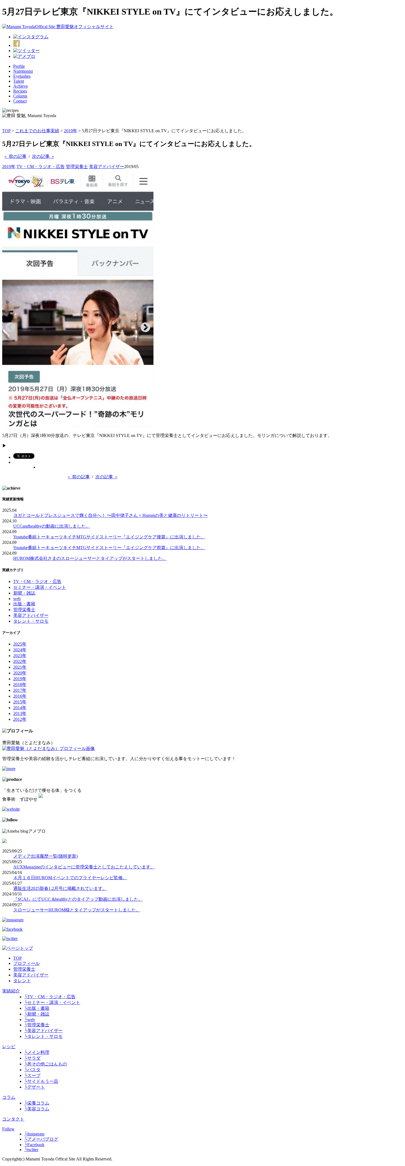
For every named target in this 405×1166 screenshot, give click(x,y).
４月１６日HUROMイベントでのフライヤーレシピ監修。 (70, 877)
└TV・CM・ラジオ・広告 (49, 996)
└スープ (32, 1075)
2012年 (19, 719)
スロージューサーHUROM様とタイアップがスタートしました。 (76, 910)
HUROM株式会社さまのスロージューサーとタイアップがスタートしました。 (90, 558)
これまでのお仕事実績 (37, 130)
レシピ (8, 1046)
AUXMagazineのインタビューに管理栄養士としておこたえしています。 (84, 867)
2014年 (19, 707)
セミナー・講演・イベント (39, 587)
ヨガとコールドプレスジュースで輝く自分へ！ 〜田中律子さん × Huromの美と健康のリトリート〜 (110, 515)
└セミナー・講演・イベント (52, 1002)
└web (29, 1019)
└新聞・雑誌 (36, 1014)
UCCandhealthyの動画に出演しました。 (51, 526)
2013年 (19, 713)
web (17, 598)
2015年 (19, 702)
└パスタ (32, 1069)
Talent (18, 81)
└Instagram (34, 1134)
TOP (6, 130)
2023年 (19, 655)
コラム (8, 1097)
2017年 (19, 690)
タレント (22, 980)
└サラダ (32, 1058)
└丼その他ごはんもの (45, 1064)
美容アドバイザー (106, 166)
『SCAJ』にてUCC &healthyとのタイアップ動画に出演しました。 (78, 899)
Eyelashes (22, 76)
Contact (20, 101)
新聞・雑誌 (24, 593)
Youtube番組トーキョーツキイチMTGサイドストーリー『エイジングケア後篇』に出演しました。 (109, 537)
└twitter (31, 1149)
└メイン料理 (36, 1052)
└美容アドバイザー (43, 1030)
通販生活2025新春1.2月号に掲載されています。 (60, 888)
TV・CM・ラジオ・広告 (41, 166)
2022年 (19, 661)
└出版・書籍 (36, 1008)
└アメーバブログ (41, 1139)
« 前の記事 (15, 156)
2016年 (19, 696)
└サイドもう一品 (41, 1081)
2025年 (19, 644)
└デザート (34, 1087)
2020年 (19, 673)
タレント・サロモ (30, 621)
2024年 (19, 649)
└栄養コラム (36, 1103)
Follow (8, 1129)
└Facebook (34, 1144)
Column (20, 96)
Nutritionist (23, 71)
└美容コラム (36, 1108)
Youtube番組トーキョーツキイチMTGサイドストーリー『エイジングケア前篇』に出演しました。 (109, 547)
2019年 (70, 130)
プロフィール (26, 963)
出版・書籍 (24, 603)
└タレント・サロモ (43, 1036)
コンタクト (13, 1119)
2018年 (19, 684)
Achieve (20, 86)
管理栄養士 (77, 166)
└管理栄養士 (36, 1024)
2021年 (19, 667)
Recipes (20, 91)
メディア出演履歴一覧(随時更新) (45, 856)
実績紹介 (11, 991)
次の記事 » (43, 156)
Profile (19, 66)
